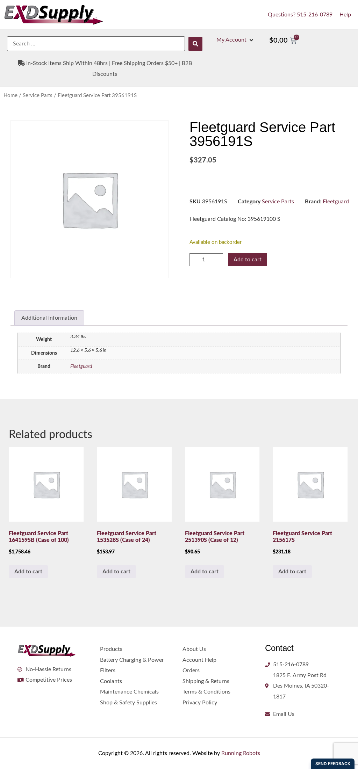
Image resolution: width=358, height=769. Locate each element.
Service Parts (37, 95)
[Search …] (96, 43)
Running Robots (240, 753)
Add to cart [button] (28, 571)
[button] (235, 40)
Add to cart (248, 259)
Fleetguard (336, 201)
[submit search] (195, 44)
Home (10, 95)
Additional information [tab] (49, 318)
